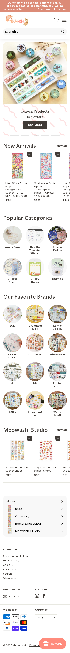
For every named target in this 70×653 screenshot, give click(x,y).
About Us (8, 564)
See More (35, 125)
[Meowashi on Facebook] (44, 596)
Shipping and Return (15, 556)
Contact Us (10, 569)
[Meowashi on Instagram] (37, 596)
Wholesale (9, 578)
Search (7, 573)
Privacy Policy (11, 560)
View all (61, 146)
